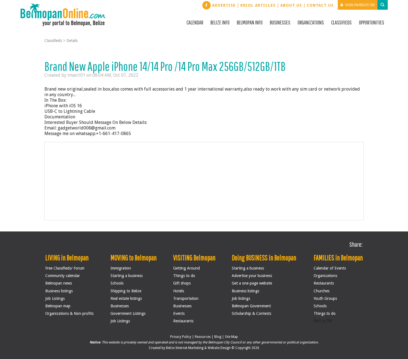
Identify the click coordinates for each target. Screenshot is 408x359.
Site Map (231, 337)
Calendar (195, 22)
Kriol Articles (258, 5)
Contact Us (320, 5)
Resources (203, 337)
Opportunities (371, 22)
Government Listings (127, 313)
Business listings (59, 291)
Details (72, 40)
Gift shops (182, 283)
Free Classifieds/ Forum (64, 268)
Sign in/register (360, 5)
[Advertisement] (204, 181)
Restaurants (183, 321)
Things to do (184, 275)
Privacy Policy (180, 337)
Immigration (120, 268)
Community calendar (62, 275)
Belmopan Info (250, 22)
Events (179, 313)
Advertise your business (252, 275)
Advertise (224, 5)
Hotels (178, 291)
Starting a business (126, 275)
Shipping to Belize (125, 291)
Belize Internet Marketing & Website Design (198, 348)
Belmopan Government (251, 306)
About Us (291, 5)
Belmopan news (58, 283)
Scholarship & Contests (251, 313)
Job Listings (55, 298)
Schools (117, 283)
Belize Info (220, 22)
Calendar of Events (330, 268)
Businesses (280, 22)
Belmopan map (57, 306)
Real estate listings (126, 298)
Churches (321, 291)
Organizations (311, 22)
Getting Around (186, 268)
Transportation (185, 298)
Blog (217, 337)
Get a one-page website (252, 283)
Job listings (241, 298)
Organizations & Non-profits (69, 313)
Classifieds (341, 22)
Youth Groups (325, 298)
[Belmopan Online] (63, 14)
